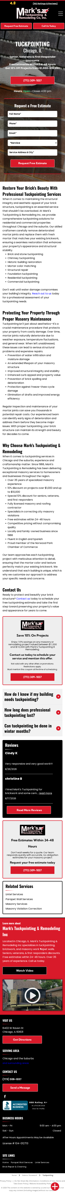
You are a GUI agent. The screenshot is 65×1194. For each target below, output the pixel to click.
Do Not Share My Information (27, 1181)
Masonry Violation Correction (24, 908)
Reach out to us (41, 293)
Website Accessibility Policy (41, 1183)
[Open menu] (60, 13)
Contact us (23, 598)
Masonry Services (16, 904)
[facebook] (5, 1097)
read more (45, 793)
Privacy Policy (5, 1181)
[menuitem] (7, 1162)
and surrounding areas (16, 1063)
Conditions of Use (47, 1181)
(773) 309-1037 (12, 1079)
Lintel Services (14, 894)
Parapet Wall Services (19, 899)
